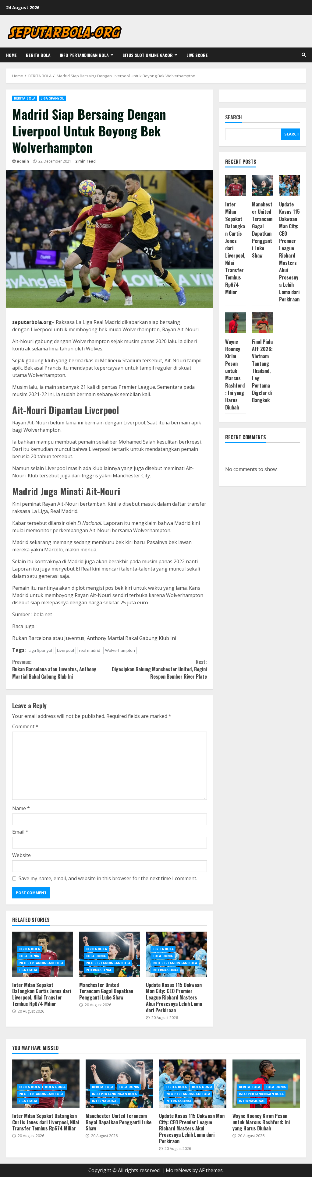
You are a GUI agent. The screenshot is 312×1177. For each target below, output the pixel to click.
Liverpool (65, 650)
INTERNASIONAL (99, 970)
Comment (25, 726)
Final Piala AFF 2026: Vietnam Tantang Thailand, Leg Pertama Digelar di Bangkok (262, 371)
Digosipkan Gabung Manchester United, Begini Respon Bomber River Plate (159, 669)
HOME (11, 55)
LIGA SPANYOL (52, 98)
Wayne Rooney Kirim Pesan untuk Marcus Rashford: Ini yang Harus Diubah (235, 374)
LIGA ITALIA (28, 970)
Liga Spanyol (40, 650)
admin (23, 161)
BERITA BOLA (38, 55)
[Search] (304, 55)
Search (233, 117)
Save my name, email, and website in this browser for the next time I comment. (108, 878)
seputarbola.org (32, 322)
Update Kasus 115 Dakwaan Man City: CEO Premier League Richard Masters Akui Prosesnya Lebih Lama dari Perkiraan (174, 997)
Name (21, 808)
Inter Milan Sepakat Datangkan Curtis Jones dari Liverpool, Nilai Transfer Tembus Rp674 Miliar (41, 994)
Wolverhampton (120, 650)
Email (20, 831)
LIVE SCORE (197, 55)
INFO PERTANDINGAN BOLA (84, 55)
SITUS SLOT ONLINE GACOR (147, 55)
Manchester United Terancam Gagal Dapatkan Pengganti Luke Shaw (106, 991)
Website (21, 855)
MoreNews (178, 1170)
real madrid (89, 650)
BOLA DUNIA (29, 956)
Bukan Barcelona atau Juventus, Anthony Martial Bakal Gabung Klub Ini (94, 638)
